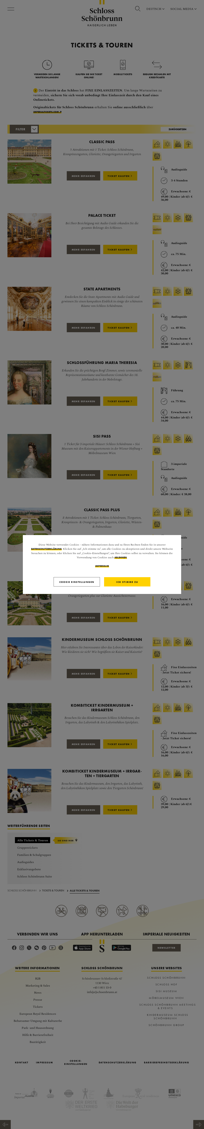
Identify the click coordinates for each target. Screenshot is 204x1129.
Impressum (102, 565)
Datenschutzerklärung (46, 548)
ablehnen (120, 557)
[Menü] (11, 9)
